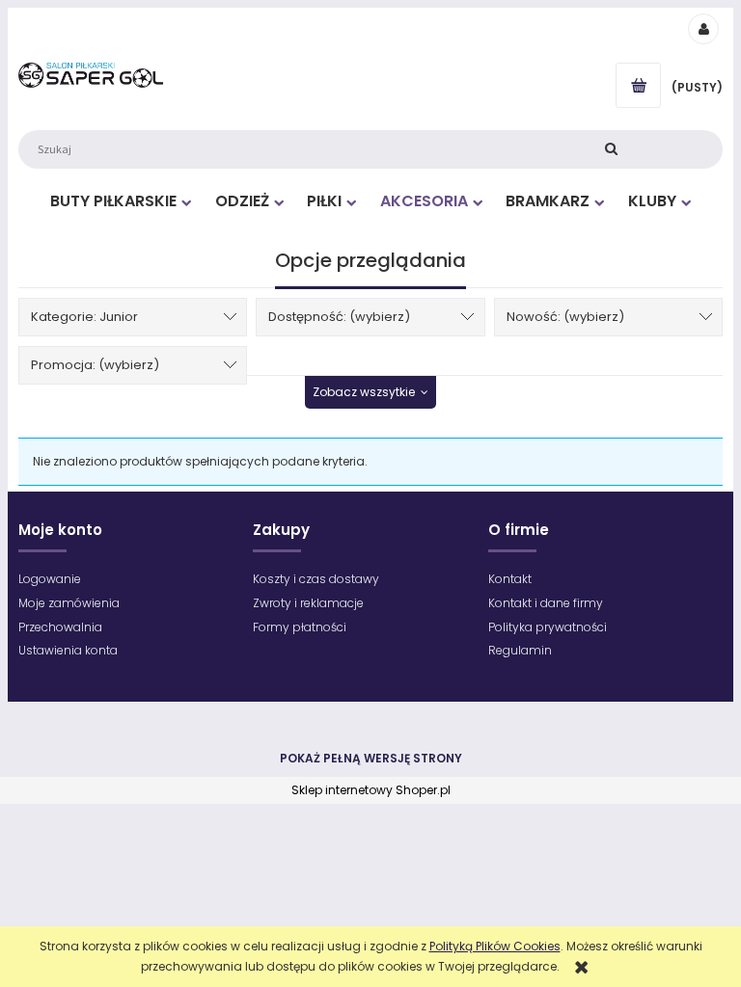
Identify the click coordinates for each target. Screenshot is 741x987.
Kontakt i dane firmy (545, 603)
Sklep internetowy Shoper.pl (371, 790)
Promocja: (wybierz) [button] (95, 365)
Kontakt (510, 579)
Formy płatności (299, 627)
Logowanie (49, 579)
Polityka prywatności (547, 627)
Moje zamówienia (69, 603)
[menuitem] (121, 201)
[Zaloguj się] (702, 28)
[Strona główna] (90, 75)
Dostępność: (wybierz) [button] (339, 316)
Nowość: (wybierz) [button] (565, 316)
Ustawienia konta (68, 650)
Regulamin (520, 650)
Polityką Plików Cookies (495, 946)
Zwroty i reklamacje (308, 603)
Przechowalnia (60, 627)
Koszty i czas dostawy (316, 579)
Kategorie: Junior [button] (84, 316)
